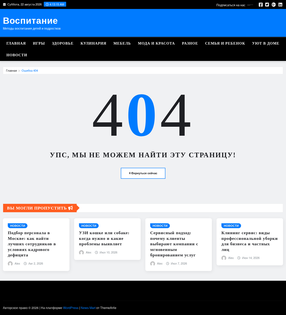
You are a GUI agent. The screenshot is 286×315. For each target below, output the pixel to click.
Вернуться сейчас (144, 173)
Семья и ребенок (225, 43)
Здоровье (63, 43)
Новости (16, 55)
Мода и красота (156, 43)
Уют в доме (265, 43)
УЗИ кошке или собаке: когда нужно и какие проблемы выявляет (104, 238)
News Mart (88, 307)
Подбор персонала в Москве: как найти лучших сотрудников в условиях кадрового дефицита (32, 243)
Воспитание (30, 20)
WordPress (70, 307)
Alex (17, 263)
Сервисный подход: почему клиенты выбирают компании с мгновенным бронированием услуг (174, 243)
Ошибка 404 (30, 70)
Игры (39, 43)
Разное (190, 43)
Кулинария (93, 43)
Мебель (122, 43)
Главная (16, 43)
